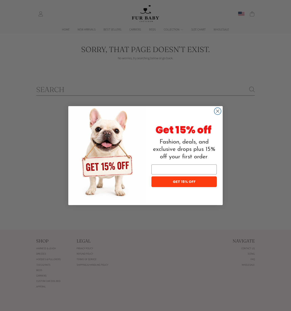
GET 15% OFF (184, 181)
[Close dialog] (217, 111)
